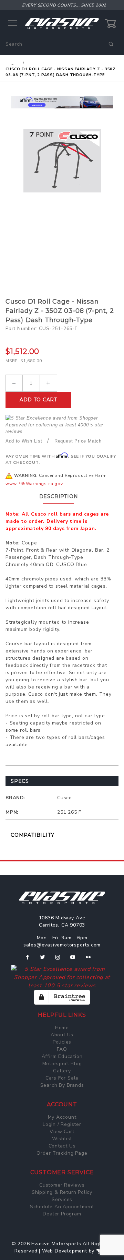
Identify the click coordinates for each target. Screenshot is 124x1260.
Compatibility (32, 835)
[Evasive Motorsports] (62, 23)
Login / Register (62, 1124)
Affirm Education (62, 1056)
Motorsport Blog (62, 1063)
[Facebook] (30, 960)
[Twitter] (45, 960)
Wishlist (62, 1138)
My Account (62, 1117)
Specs (20, 781)
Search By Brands (62, 1085)
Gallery (62, 1071)
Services (62, 1199)
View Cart (62, 1131)
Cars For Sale (62, 1078)
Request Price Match (78, 441)
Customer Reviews (62, 1185)
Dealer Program (62, 1214)
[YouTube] (75, 960)
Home (62, 1027)
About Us (62, 1035)
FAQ (62, 1049)
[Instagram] (60, 960)
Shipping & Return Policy (62, 1192)
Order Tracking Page (62, 1153)
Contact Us (62, 1146)
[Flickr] (91, 960)
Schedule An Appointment (62, 1206)
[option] (62, 102)
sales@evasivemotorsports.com (62, 945)
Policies (62, 1042)
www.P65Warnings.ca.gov (34, 483)
